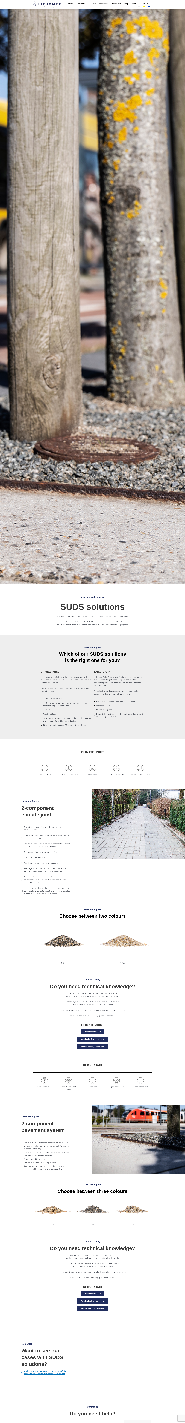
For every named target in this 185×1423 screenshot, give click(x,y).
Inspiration (116, 4)
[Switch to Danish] (139, 6)
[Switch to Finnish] (149, 6)
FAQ (126, 4)
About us (134, 4)
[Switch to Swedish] (144, 6)
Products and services (98, 4)
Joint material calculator (75, 4)
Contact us (146, 4)
